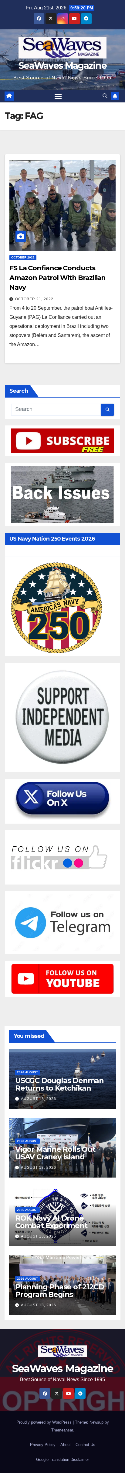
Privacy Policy (43, 1444)
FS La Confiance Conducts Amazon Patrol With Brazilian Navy (57, 278)
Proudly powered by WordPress (44, 1422)
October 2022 (23, 257)
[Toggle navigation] (58, 96)
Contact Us (85, 1444)
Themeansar (62, 1430)
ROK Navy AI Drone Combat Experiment (51, 1222)
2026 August (27, 1072)
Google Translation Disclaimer (62, 1459)
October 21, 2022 (34, 299)
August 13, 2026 (38, 1099)
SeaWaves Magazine (62, 65)
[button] (105, 95)
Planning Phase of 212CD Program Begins (59, 1290)
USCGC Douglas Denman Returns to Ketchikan (59, 1084)
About (65, 1444)
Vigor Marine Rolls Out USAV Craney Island (55, 1153)
